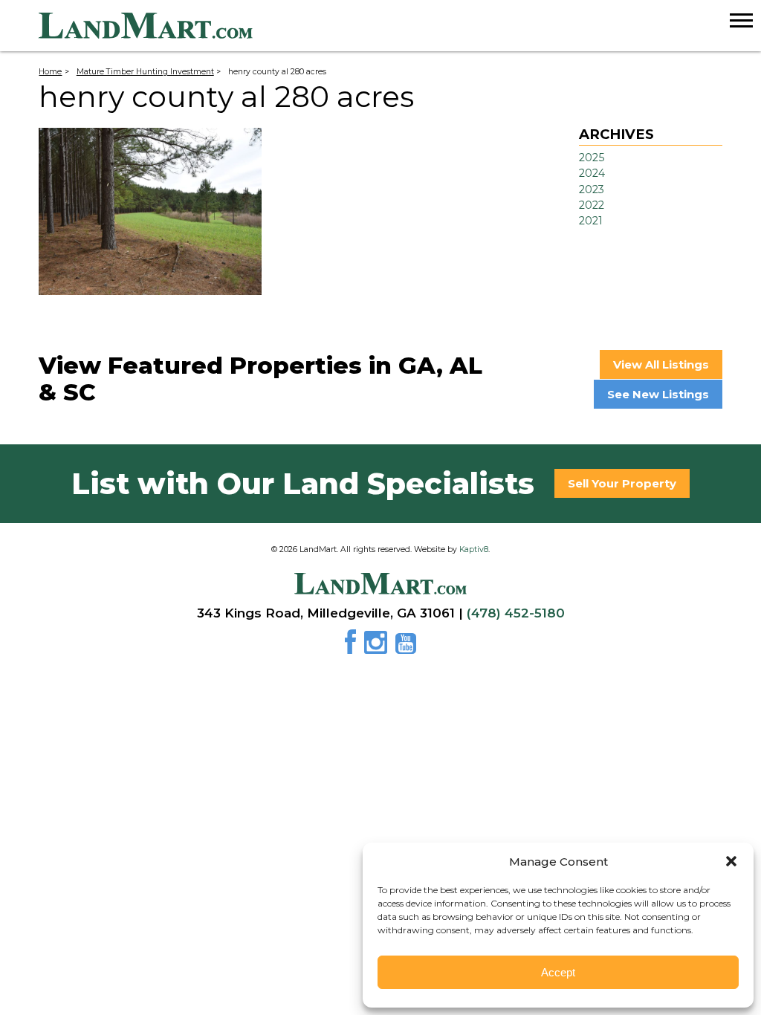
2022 (591, 205)
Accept (558, 972)
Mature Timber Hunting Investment (145, 72)
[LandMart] (400, 26)
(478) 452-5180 (516, 613)
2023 (591, 189)
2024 (592, 173)
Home (50, 72)
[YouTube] (406, 647)
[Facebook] (353, 647)
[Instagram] (378, 647)
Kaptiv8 (473, 549)
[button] (731, 861)
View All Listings (661, 364)
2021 (591, 220)
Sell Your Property (622, 483)
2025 (591, 157)
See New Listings (658, 394)
